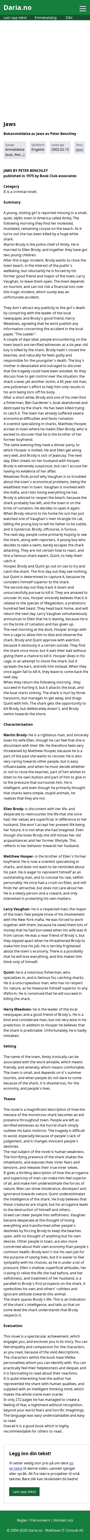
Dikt (69, 17)
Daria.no (17, 7)
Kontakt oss (63, 1520)
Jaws (79, 149)
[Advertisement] (45, 67)
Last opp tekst (15, 17)
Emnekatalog (46, 17)
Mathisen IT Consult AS (64, 1530)
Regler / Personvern (33, 1520)
